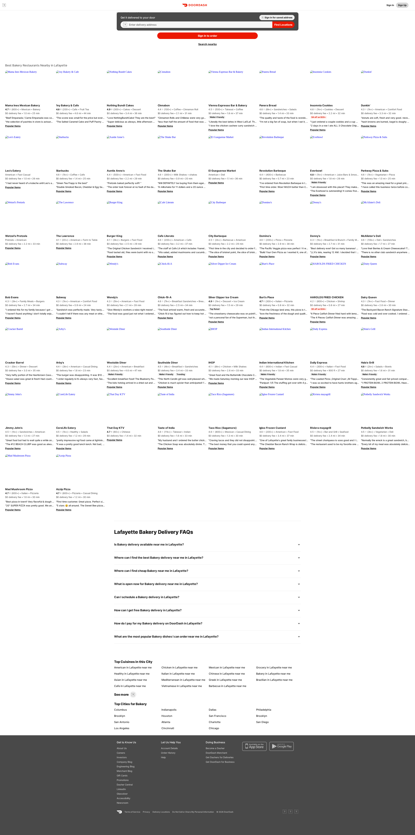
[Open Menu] (4, 5)
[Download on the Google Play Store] (281, 746)
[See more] (133, 694)
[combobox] (199, 24)
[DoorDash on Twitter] (290, 812)
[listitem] (121, 667)
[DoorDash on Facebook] (285, 812)
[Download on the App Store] (254, 746)
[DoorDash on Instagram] (296, 812)
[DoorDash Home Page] (194, 5)
